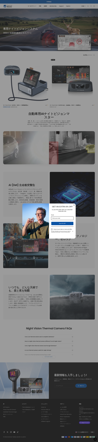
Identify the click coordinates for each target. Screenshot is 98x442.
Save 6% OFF (62, 223)
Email (52, 214)
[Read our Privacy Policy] (73, 231)
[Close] (74, 205)
